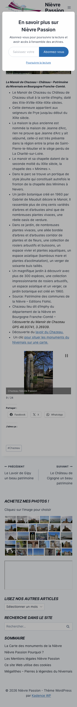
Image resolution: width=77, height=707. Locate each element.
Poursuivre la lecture (38, 62)
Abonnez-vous (54, 52)
